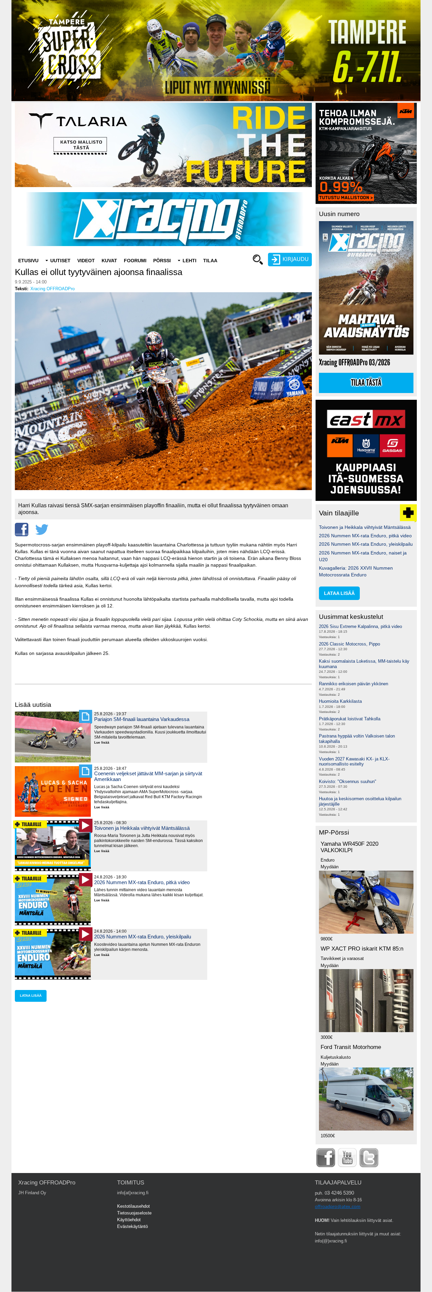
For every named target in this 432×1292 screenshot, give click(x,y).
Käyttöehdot (129, 1219)
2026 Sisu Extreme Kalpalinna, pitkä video (360, 626)
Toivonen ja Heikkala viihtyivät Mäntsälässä (142, 828)
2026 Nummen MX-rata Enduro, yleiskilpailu (142, 936)
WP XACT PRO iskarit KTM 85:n (362, 948)
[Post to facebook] (21, 529)
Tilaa (210, 260)
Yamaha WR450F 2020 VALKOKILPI (349, 847)
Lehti (189, 260)
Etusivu (28, 260)
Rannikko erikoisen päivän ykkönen (353, 683)
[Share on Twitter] (42, 529)
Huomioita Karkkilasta (340, 701)
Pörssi (162, 260)
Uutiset (60, 260)
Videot (86, 260)
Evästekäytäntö (132, 1226)
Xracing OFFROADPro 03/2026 (354, 362)
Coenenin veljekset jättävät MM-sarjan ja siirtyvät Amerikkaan (148, 776)
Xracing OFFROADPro (52, 288)
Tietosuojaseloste (134, 1212)
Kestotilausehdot (133, 1206)
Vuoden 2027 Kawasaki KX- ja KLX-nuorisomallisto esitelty (354, 761)
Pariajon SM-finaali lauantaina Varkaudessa (141, 719)
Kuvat (109, 260)
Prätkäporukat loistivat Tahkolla (349, 718)
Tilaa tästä (366, 383)
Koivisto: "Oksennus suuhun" (347, 781)
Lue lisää (104, 743)
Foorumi (135, 260)
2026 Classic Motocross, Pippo (349, 644)
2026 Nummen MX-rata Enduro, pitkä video (142, 882)
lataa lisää (31, 995)
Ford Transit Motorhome (351, 1047)
